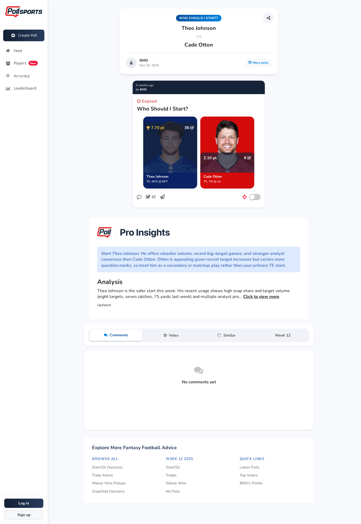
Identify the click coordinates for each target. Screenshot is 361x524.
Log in (23, 503)
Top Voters (249, 475)
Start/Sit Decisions (107, 467)
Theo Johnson (199, 28)
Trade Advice (102, 475)
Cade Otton (198, 44)
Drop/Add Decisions (108, 491)
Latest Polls (250, 467)
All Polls (173, 491)
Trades (171, 475)
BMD (144, 60)
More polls (261, 63)
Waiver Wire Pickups (109, 483)
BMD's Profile (251, 483)
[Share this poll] (268, 18)
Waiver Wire (176, 483)
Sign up (23, 515)
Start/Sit (173, 467)
